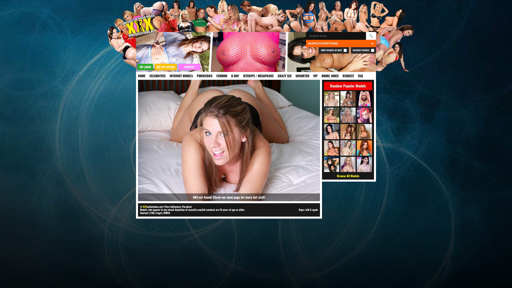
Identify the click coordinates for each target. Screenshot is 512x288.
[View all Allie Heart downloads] (348, 115)
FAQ (360, 75)
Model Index (330, 75)
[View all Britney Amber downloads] (364, 131)
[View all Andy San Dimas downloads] (331, 131)
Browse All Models (348, 176)
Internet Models (181, 75)
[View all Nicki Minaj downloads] (364, 98)
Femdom (221, 75)
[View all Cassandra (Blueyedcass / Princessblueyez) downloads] (348, 131)
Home (141, 75)
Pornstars (204, 75)
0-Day (235, 75)
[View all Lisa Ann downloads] (331, 164)
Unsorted (302, 75)
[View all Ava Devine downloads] (348, 98)
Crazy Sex (285, 75)
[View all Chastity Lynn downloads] (331, 98)
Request (348, 75)
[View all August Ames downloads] (331, 148)
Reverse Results (361, 50)
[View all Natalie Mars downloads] (364, 164)
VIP (315, 75)
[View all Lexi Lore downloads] (348, 148)
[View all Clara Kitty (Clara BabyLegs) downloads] (364, 115)
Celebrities (157, 75)
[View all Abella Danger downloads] (331, 115)
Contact (144, 213)
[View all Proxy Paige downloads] (348, 164)
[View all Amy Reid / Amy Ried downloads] (364, 148)
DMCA (167, 213)
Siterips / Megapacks (258, 75)
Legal (159, 213)
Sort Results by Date (332, 50)
